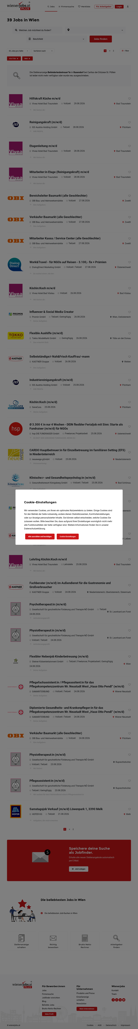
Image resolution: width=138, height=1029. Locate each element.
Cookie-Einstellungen (68, 537)
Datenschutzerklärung (34, 528)
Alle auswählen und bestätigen (40, 537)
